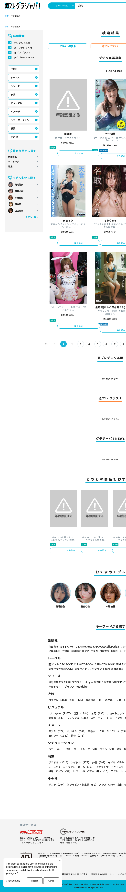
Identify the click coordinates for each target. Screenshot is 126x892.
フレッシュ (78, 717)
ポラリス (69, 686)
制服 (77, 700)
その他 (14, 137)
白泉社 (94, 651)
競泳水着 (95, 700)
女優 (99, 762)
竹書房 (66, 651)
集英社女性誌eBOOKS (61, 668)
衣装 (13, 94)
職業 (13, 128)
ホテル (107, 749)
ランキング (13, 161)
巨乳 (82, 713)
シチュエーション (20, 120)
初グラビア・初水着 (82, 784)
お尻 (98, 713)
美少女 (57, 731)
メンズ (107, 784)
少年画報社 (55, 651)
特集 (10, 166)
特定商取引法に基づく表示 (75, 874)
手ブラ (57, 784)
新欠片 (85, 651)
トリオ (71, 749)
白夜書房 (104, 651)
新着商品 (12, 156)
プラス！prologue (82, 682)
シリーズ (15, 86)
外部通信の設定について (103, 874)
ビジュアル (16, 103)
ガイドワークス (68, 646)
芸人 (103, 771)
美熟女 (96, 731)
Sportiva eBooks (113, 668)
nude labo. (82, 686)
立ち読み (78, 153)
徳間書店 (76, 651)
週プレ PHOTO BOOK (61, 664)
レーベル (15, 77)
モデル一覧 (30, 217)
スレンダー (60, 713)
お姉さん (77, 731)
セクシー (59, 735)
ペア (55, 749)
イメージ (15, 111)
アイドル (81, 762)
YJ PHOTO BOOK (83, 664)
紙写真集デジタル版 (60, 682)
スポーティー (102, 717)
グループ (89, 749)
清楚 (78, 735)
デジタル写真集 (22, 42)
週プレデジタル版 (23, 47)
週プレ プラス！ (22, 52)
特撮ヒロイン (60, 771)
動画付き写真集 (102, 682)
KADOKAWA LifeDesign (106, 646)
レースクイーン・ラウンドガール (72, 766)
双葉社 (114, 651)
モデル (116, 762)
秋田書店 (53, 646)
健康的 (57, 717)
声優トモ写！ (56, 686)
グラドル (59, 762)
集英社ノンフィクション (88, 668)
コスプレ (58, 700)
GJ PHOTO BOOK (105, 664)
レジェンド (84, 771)
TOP (7, 16)
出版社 (14, 69)
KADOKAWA (85, 646)
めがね (113, 700)
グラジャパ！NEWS (24, 57)
